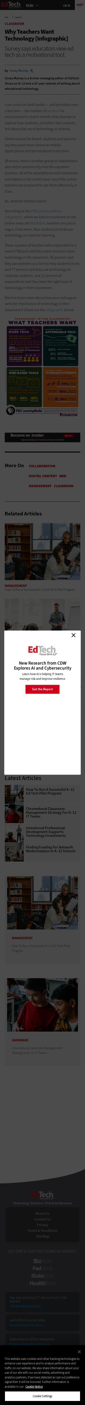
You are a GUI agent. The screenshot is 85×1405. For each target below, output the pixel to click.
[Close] (79, 1352)
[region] (42, 1375)
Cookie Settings (42, 1396)
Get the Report (42, 689)
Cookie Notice (34, 1387)
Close (73, 635)
